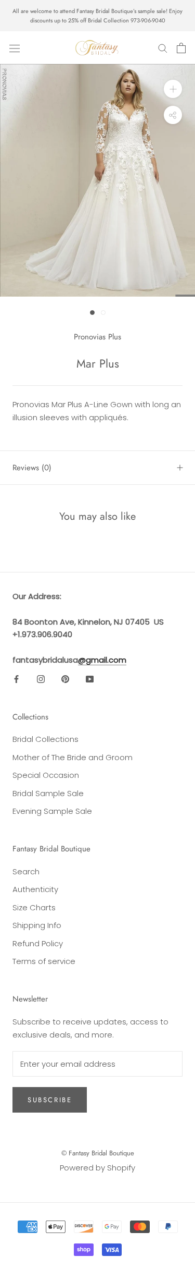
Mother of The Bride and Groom (72, 757)
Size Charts (34, 907)
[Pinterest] (65, 679)
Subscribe (50, 1100)
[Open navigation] (14, 48)
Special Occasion (45, 775)
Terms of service (43, 961)
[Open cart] (181, 48)
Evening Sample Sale (52, 811)
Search (26, 871)
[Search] (162, 47)
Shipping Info (36, 925)
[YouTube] (90, 679)
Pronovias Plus (97, 337)
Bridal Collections (45, 739)
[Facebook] (16, 679)
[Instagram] (41, 679)
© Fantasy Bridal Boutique (97, 1153)
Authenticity (35, 889)
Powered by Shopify (97, 1167)
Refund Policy (37, 943)
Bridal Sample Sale (48, 793)
